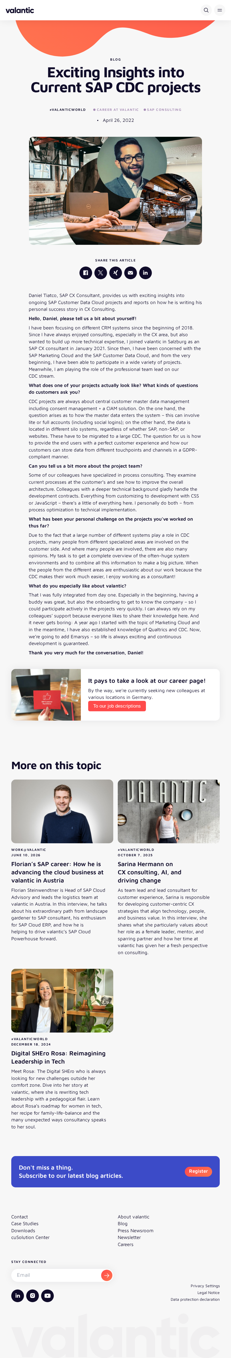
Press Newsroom (136, 1230)
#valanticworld (68, 109)
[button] (219, 10)
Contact (19, 1217)
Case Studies (25, 1223)
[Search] (206, 10)
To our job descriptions (117, 706)
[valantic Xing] (115, 273)
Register (198, 1171)
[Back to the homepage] (20, 10)
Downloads (23, 1230)
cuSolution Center (30, 1237)
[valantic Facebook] (85, 273)
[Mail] (130, 273)
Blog (123, 1223)
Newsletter (129, 1237)
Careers (126, 1244)
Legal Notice (208, 1292)
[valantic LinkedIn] (145, 273)
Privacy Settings (205, 1285)
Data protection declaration (195, 1299)
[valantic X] (100, 273)
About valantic (133, 1217)
